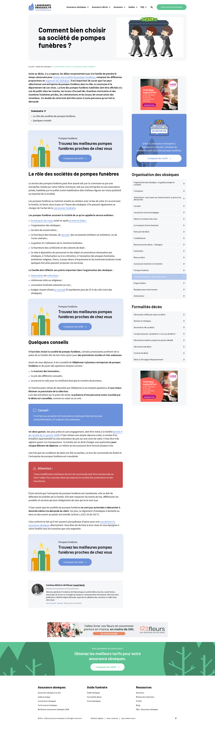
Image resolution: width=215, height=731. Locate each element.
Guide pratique (44, 697)
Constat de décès (141, 353)
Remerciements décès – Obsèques (148, 244)
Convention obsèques (47, 701)
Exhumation (139, 296)
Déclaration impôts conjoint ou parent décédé (153, 340)
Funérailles (138, 251)
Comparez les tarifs (106, 667)
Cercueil (137, 206)
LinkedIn (60, 603)
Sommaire (37, 111)
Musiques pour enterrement (145, 289)
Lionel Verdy (79, 585)
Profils (139, 701)
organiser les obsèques (57, 80)
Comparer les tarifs (73, 158)
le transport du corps (42, 220)
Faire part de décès (141, 231)
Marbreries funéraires (145, 697)
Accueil (31, 66)
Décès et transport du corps (145, 219)
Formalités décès (94, 697)
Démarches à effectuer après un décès (149, 314)
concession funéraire (65, 207)
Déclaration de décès (142, 346)
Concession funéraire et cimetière (148, 264)
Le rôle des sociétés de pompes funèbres (54, 116)
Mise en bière (139, 257)
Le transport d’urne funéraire (146, 225)
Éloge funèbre (140, 283)
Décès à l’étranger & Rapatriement (148, 359)
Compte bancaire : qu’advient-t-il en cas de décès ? (155, 334)
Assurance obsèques (76, 7)
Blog (138, 705)
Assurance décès (100, 7)
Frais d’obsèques (94, 701)
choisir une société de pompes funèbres (74, 77)
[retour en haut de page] (208, 717)
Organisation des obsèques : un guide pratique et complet (154, 183)
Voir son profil (51, 603)
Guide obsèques (93, 692)
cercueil (65, 234)
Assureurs (118, 7)
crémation (52, 275)
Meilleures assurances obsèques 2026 (53, 709)
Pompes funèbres (141, 270)
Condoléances (140, 238)
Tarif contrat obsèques (47, 705)
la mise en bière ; (78, 220)
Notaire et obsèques (142, 321)
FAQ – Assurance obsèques (147, 709)
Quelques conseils (42, 120)
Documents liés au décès (144, 327)
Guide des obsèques (43, 66)
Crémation (138, 191)
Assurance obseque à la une (49, 692)
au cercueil (59, 289)
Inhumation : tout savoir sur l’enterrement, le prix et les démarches (157, 198)
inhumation (37, 275)
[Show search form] (152, 7)
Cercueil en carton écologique (146, 212)
